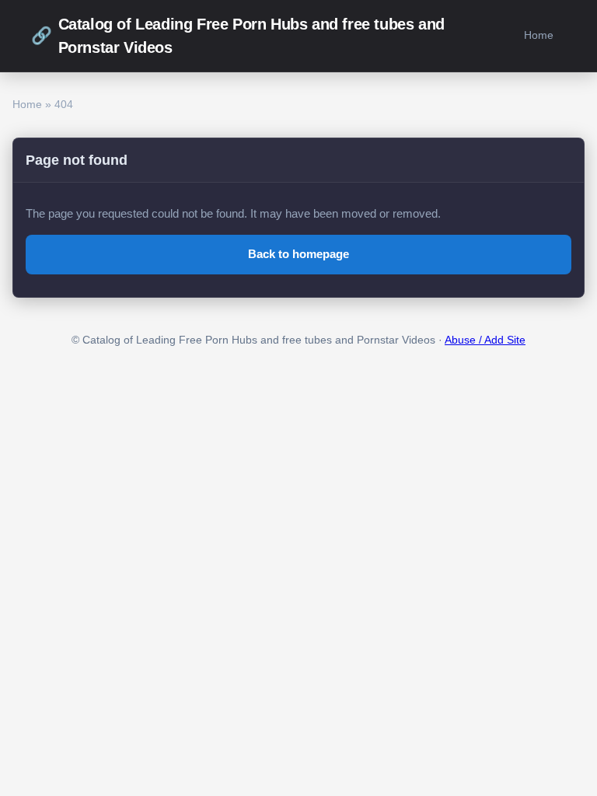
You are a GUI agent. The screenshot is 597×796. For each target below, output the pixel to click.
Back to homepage (298, 253)
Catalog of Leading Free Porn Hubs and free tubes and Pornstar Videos (238, 36)
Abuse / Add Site (485, 340)
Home (538, 35)
